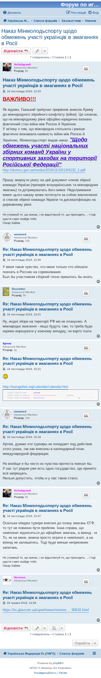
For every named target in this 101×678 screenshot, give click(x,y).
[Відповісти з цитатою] (85, 69)
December (18, 288)
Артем (7, 343)
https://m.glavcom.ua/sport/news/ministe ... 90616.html (46, 610)
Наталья (19, 577)
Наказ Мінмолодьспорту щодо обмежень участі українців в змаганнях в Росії (49, 37)
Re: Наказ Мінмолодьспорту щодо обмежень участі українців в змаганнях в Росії (47, 252)
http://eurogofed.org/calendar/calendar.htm (35, 387)
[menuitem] (12, 12)
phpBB (57, 663)
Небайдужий (22, 64)
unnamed (20, 234)
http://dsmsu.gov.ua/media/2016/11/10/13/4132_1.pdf (44, 170)
